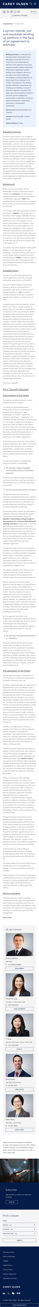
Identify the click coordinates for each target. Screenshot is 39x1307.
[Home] (15, 4)
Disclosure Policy (8, 1252)
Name (5, 1221)
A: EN (33, 11)
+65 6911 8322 (12, 1085)
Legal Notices (7, 1265)
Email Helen (19, 1130)
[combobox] (19, 1225)
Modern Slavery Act (9, 1274)
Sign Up (11, 1202)
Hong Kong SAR (17, 116)
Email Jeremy (19, 968)
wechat (13, 1293)
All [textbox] (10, 1225)
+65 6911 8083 (12, 1126)
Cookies (5, 1261)
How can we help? (19, 1305)
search (19, 1240)
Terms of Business (9, 1256)
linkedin (4, 1293)
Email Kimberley (19, 1009)
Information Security (10, 1278)
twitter (8, 1293)
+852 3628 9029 (13, 1005)
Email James (19, 1089)
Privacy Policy (7, 1269)
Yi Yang (20, 123)
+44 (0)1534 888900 (14, 965)
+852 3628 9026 (13, 1045)
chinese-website (18, 1293)
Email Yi (19, 1049)
